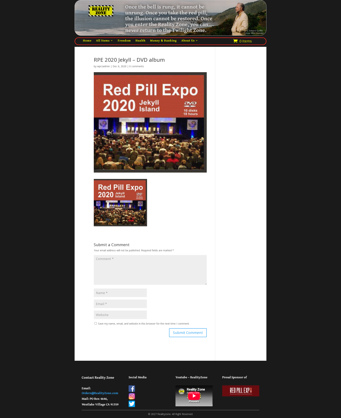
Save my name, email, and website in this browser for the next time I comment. (144, 323)
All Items (103, 40)
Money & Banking (163, 40)
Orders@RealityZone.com (100, 393)
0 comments (136, 66)
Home (87, 40)
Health (140, 40)
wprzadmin (103, 66)
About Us (188, 40)
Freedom (124, 40)
